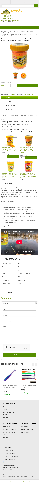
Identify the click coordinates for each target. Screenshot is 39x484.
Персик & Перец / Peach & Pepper (10, 126)
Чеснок (21, 121)
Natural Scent (30, 94)
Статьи (5, 409)
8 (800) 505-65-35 (6, 18)
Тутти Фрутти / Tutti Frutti (27, 132)
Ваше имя (5, 303)
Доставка (5, 437)
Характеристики (27, 115)
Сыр (31, 121)
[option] (15, 76)
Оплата (5, 440)
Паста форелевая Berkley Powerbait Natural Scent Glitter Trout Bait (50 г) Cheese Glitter (9, 149)
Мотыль (16, 121)
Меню (20, 27)
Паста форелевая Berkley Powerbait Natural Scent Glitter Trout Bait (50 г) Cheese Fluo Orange (27, 150)
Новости (5, 406)
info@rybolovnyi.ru (10, 459)
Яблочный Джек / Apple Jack (23, 124)
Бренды (5, 443)
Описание (14, 115)
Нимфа (9, 124)
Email (4, 309)
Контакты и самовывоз (9, 429)
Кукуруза (10, 121)
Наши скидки (6, 426)
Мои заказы (24, 426)
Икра (13, 124)
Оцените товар (7, 321)
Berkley (24, 94)
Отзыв (4, 326)
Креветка (4, 121)
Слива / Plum (24, 129)
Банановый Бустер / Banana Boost (10, 129)
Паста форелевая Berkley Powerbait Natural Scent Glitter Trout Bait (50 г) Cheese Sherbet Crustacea (28, 175)
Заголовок (5, 315)
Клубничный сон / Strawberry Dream (11, 132)
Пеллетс (26, 121)
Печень (4, 124)
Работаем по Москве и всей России (10, 20)
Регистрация (24, 2)
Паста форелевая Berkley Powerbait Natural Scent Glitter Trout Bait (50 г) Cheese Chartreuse (9, 175)
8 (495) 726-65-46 (6, 16)
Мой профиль (25, 432)
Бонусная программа (27, 429)
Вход (15, 2)
